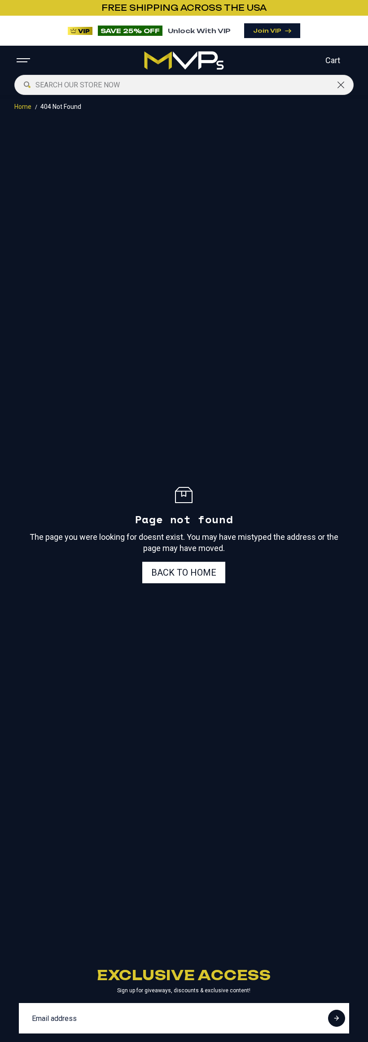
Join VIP (267, 30)
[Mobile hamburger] (24, 60)
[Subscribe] (336, 1018)
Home (22, 106)
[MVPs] (184, 60)
